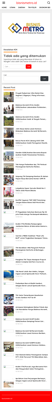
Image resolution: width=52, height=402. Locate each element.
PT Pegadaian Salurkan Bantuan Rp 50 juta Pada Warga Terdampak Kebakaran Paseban (32, 213)
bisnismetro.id (26, 3)
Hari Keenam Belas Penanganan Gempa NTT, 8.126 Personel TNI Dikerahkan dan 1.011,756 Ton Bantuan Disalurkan (32, 356)
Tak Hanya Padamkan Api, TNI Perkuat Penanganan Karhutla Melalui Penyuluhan (31, 165)
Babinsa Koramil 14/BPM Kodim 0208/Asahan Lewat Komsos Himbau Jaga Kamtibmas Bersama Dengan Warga (30, 344)
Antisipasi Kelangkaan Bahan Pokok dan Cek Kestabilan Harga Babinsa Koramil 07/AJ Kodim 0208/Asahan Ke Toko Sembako (32, 308)
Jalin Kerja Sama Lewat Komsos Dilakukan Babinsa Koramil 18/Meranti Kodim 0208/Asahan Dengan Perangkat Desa (31, 130)
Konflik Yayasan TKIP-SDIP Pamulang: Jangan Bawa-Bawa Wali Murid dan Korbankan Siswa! (31, 201)
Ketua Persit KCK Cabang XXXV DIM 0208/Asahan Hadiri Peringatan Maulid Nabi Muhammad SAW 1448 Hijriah (31, 142)
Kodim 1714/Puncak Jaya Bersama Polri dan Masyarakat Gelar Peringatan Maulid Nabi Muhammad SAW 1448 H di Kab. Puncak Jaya (31, 368)
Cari (5, 75)
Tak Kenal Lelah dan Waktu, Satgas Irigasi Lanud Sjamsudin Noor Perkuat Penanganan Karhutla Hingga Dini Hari (31, 272)
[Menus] (4, 3)
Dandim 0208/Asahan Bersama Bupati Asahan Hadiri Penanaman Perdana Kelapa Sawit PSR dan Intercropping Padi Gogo (31, 154)
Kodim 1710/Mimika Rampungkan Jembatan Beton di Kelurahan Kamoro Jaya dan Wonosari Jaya (31, 225)
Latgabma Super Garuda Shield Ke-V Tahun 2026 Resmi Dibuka (30, 189)
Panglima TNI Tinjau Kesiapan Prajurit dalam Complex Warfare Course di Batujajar (31, 261)
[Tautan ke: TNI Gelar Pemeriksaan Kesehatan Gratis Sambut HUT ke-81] (9, 299)
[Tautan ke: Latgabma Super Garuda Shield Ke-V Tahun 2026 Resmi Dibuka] (9, 192)
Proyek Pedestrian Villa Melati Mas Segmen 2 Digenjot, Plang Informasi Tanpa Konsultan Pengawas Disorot (30, 94)
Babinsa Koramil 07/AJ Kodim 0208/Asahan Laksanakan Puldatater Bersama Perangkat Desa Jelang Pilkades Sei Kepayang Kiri (31, 106)
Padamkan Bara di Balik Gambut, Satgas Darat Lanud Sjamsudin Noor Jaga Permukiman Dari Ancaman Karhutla (30, 284)
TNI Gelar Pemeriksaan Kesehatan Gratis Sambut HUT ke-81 (29, 296)
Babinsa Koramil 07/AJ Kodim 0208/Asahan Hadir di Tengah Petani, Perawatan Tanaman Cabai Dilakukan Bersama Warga (31, 118)
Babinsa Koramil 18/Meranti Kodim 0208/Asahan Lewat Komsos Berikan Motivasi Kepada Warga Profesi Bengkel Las (32, 332)
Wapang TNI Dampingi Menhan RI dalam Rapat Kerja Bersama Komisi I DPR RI (32, 177)
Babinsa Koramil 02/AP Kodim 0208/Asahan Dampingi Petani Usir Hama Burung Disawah (29, 320)
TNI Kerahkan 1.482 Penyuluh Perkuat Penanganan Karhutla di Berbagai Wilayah (30, 249)
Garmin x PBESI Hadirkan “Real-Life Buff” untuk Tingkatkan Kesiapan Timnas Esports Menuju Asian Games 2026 (32, 237)
